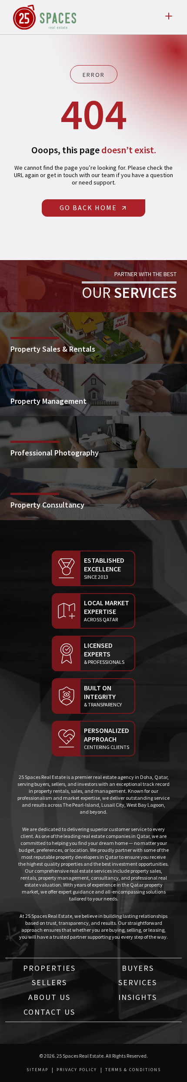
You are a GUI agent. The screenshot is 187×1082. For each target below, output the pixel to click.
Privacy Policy (77, 1069)
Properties (49, 968)
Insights (137, 997)
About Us (49, 997)
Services (137, 982)
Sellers (49, 982)
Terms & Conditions (133, 1069)
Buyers (138, 968)
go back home (88, 207)
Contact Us (49, 1012)
